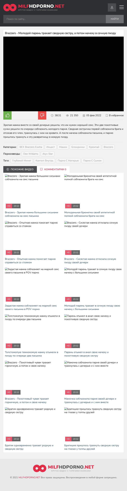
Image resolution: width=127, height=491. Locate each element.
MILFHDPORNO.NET (29, 477)
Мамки (63, 147)
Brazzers (108, 147)
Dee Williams (30, 153)
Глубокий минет (21, 160)
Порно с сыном (92, 160)
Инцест (50, 147)
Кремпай (94, 147)
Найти (115, 19)
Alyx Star (47, 153)
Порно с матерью (68, 160)
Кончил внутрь (44, 160)
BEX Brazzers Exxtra (31, 147)
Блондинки (78, 147)
